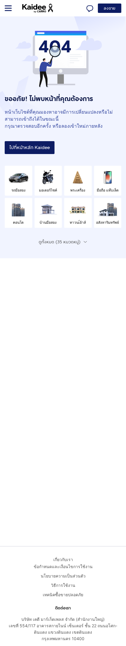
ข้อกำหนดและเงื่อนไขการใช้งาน (63, 566)
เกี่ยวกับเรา (63, 559)
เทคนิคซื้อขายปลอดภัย (63, 594)
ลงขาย (109, 8)
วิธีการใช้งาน (63, 585)
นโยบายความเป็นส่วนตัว (63, 575)
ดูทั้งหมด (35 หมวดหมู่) (60, 242)
